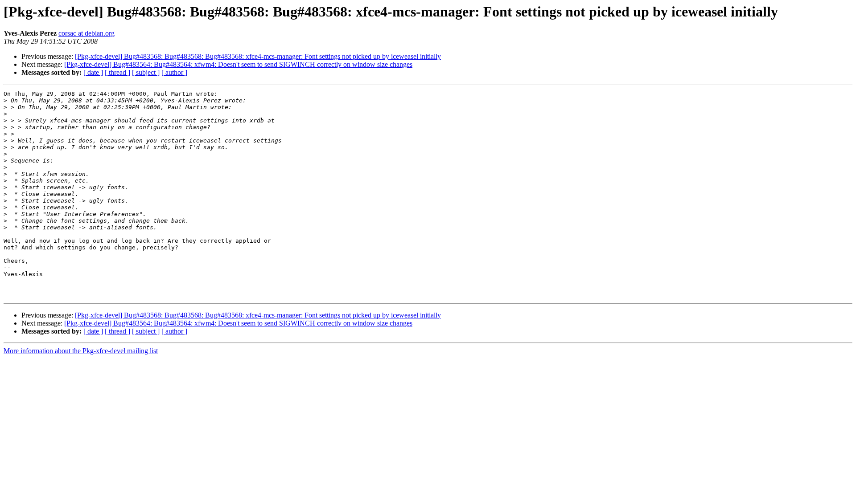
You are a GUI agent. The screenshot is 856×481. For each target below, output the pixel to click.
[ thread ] (117, 72)
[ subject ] (146, 72)
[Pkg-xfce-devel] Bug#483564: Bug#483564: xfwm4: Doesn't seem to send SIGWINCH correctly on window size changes (238, 64)
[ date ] (93, 72)
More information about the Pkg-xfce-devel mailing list (81, 351)
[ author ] (174, 72)
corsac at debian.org (86, 33)
